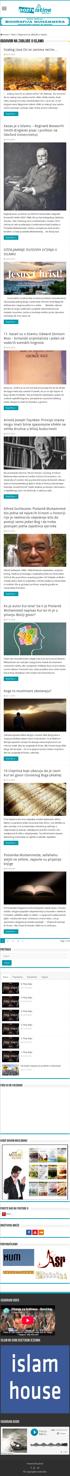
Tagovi (44, 977)
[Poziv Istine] (35, 8)
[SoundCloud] (41, 1232)
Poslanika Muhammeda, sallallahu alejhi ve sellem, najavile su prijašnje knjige (32, 859)
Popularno (18, 977)
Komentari (32, 977)
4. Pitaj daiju (26, 1011)
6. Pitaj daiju (26, 984)
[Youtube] (35, 1232)
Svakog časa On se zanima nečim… (31, 50)
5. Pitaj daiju (26, 997)
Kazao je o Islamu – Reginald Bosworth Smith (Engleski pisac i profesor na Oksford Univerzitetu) (34, 130)
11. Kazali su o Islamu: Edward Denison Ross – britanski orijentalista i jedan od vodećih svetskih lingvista (34, 338)
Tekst (13, 34)
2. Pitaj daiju (26, 1038)
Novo (5, 977)
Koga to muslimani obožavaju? (27, 691)
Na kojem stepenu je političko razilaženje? (41, 1066)
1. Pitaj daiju (26, 1052)
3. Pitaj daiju (26, 1025)
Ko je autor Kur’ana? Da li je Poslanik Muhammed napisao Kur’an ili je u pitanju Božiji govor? (32, 610)
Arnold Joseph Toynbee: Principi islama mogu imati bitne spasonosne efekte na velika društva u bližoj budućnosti (35, 424)
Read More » (11, 114)
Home (5, 34)
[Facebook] (29, 1232)
